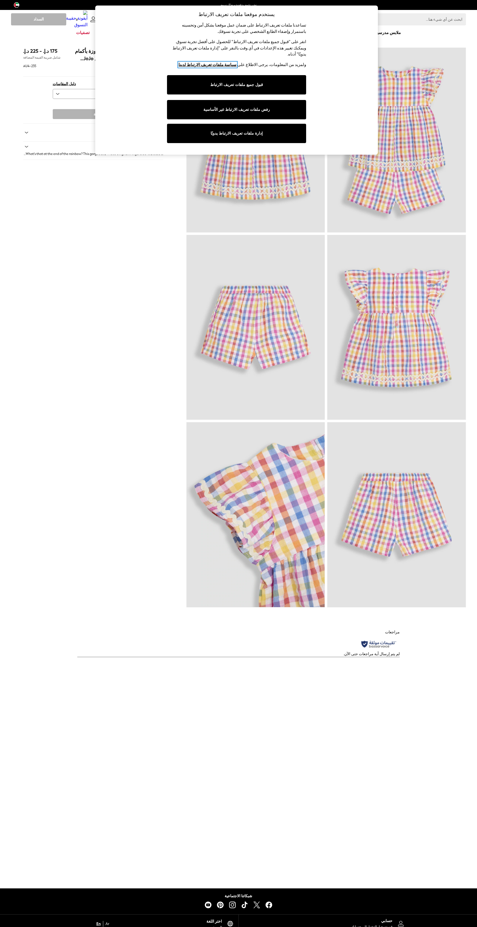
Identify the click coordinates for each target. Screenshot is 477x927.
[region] (236, 80)
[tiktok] (245, 905)
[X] (257, 905)
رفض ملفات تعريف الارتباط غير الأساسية (236, 109)
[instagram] (232, 905)
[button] (93, 147)
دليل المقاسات (64, 83)
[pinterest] (220, 905)
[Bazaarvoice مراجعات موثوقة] (379, 644)
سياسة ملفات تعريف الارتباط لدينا (208, 64)
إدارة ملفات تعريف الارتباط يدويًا (237, 133)
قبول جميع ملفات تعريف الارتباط (236, 84)
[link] (93, 19)
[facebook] (269, 905)
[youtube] (208, 905)
